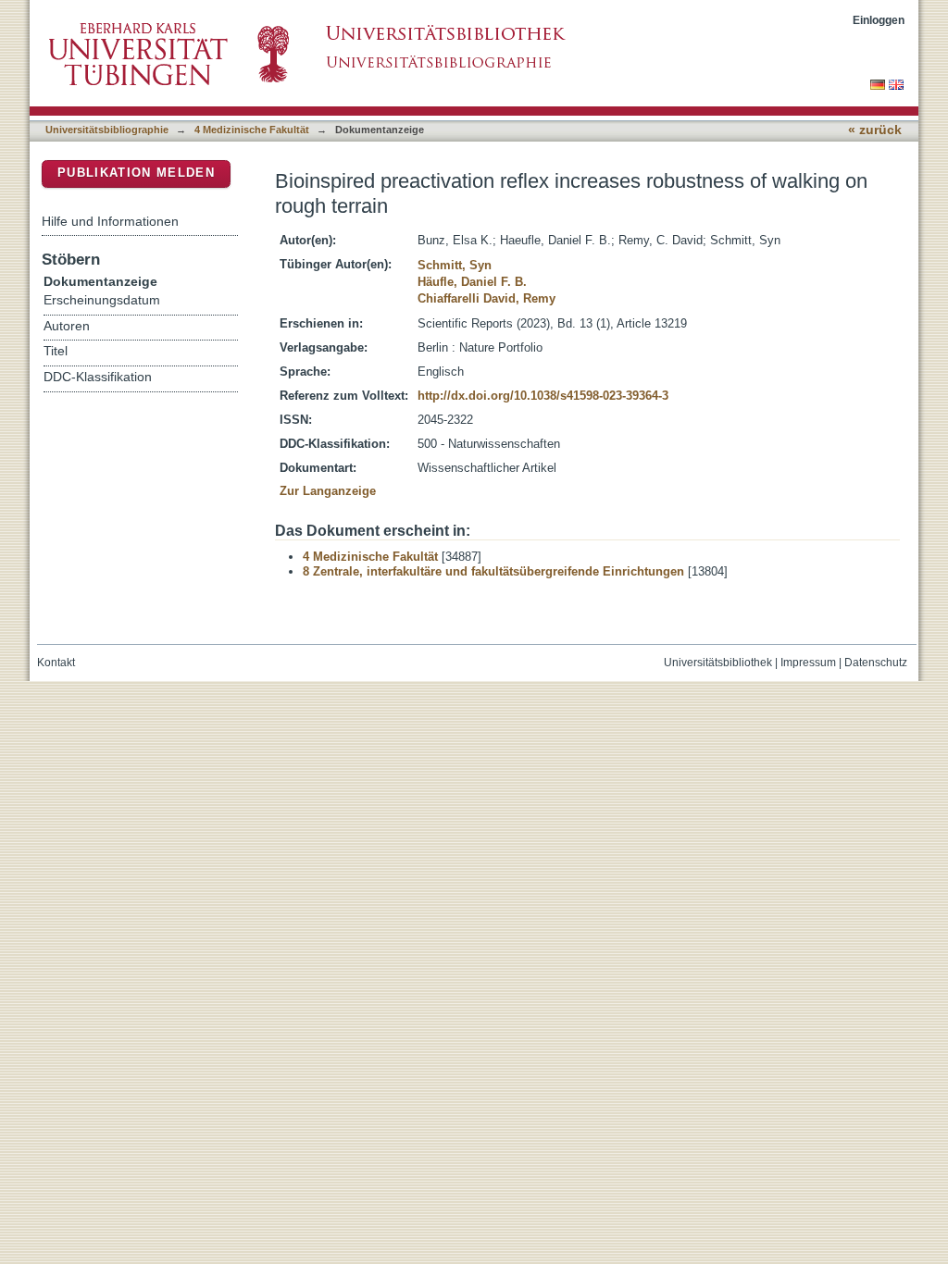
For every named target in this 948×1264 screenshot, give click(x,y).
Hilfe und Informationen (110, 221)
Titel (56, 351)
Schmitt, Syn (455, 265)
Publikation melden (136, 173)
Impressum (808, 662)
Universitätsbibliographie (106, 129)
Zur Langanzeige (328, 491)
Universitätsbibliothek (718, 662)
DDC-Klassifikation (98, 377)
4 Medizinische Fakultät (251, 129)
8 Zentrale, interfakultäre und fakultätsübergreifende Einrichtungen (493, 571)
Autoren (67, 326)
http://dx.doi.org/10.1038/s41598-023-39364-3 (543, 396)
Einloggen (878, 20)
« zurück (875, 130)
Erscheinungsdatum (102, 300)
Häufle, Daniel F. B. (472, 282)
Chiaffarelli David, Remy (486, 298)
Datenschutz (875, 662)
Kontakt (56, 662)
